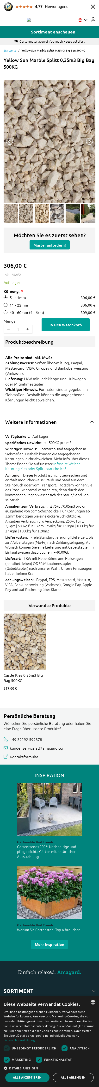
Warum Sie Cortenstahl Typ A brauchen (48, 929)
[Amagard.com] (29, 20)
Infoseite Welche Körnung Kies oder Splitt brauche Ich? (42, 466)
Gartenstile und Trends (35, 842)
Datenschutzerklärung (19, 1040)
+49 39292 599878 (26, 739)
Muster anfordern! (49, 245)
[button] (49, 1068)
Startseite (10, 50)
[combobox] (93, 1002)
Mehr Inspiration (49, 944)
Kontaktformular (24, 756)
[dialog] (49, 1041)
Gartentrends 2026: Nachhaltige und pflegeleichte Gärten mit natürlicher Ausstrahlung (46, 851)
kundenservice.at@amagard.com (38, 748)
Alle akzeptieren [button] (27, 1077)
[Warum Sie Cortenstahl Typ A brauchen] (49, 892)
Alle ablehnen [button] (73, 1077)
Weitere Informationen (31, 422)
